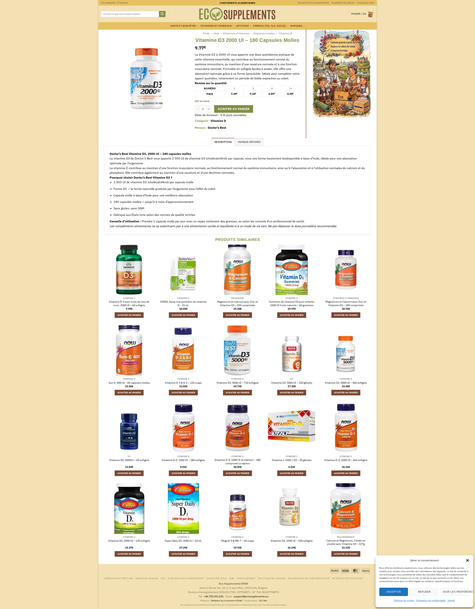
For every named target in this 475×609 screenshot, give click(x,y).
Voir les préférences (456, 591)
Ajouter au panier (234, 109)
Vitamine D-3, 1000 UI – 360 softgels (345, 460)
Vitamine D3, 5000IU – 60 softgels (129, 460)
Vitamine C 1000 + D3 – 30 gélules (292, 460)
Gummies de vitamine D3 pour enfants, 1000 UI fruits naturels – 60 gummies (292, 303)
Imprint (451, 600)
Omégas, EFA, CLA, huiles (269, 25)
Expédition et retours (343, 2)
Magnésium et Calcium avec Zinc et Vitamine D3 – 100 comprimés (345, 303)
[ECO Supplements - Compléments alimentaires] (237, 14)
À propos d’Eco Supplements (313, 2)
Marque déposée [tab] (249, 142)
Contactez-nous (365, 2)
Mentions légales (146, 578)
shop (216, 33)
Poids (206, 33)
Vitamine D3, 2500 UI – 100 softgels (292, 540)
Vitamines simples (264, 33)
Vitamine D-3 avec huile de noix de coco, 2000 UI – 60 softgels (129, 303)
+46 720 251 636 (213, 596)
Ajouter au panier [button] (129, 315)
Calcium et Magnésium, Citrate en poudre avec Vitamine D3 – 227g (346, 542)
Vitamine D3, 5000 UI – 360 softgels (346, 382)
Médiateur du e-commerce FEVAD (226, 600)
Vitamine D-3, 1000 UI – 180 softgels (183, 460)
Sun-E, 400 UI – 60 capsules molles (129, 382)
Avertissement (246, 578)
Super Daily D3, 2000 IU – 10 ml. (183, 540)
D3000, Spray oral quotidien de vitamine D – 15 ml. (183, 303)
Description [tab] (223, 142)
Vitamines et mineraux (216, 25)
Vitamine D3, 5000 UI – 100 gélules (291, 382)
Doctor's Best (217, 127)
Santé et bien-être (183, 25)
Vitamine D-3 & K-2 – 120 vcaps (183, 382)
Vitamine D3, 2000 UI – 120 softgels (129, 540)
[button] (467, 560)
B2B (232, 578)
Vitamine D (285, 33)
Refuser (424, 591)
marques (296, 25)
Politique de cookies (404, 600)
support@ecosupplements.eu (251, 596)
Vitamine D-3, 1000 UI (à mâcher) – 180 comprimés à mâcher (237, 461)
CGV (163, 578)
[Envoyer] (162, 14)
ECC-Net (263, 600)
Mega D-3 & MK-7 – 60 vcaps (237, 540)
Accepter (393, 591)
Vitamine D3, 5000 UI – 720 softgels (237, 382)
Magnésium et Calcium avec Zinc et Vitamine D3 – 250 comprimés (237, 303)
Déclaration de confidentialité (431, 600)
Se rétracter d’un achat (347, 578)
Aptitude (242, 25)
